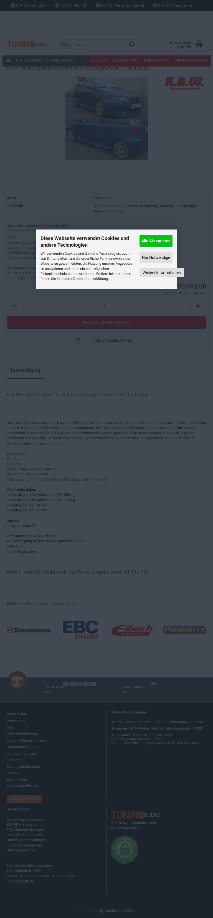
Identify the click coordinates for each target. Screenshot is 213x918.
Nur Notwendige (156, 257)
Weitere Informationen (162, 272)
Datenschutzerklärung (90, 279)
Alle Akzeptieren (156, 241)
